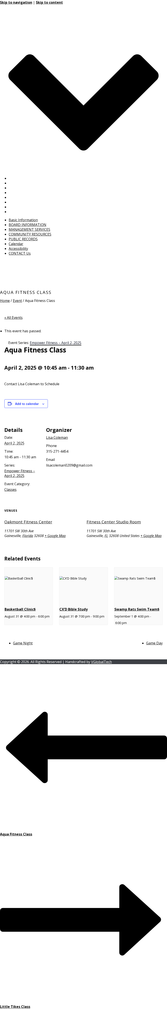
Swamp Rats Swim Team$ (136, 609)
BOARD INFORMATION (27, 183)
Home (5, 300)
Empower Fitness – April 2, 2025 (19, 473)
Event (17, 300)
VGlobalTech (101, 661)
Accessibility (18, 207)
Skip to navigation (16, 2)
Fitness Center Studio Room (114, 521)
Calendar (16, 202)
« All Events (13, 317)
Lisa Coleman (57, 437)
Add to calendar (27, 403)
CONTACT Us (20, 211)
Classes (10, 489)
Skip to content (49, 2)
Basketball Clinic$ (20, 609)
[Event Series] (6, 623)
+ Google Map (55, 535)
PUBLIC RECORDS (23, 197)
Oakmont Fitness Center (28, 521)
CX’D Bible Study (73, 609)
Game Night (23, 643)
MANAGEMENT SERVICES (29, 187)
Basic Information (23, 178)
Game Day (154, 643)
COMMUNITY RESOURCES (30, 192)
